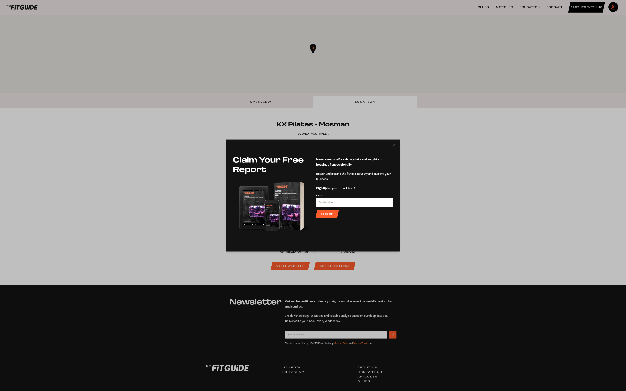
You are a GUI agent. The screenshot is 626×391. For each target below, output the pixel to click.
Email (321, 196)
